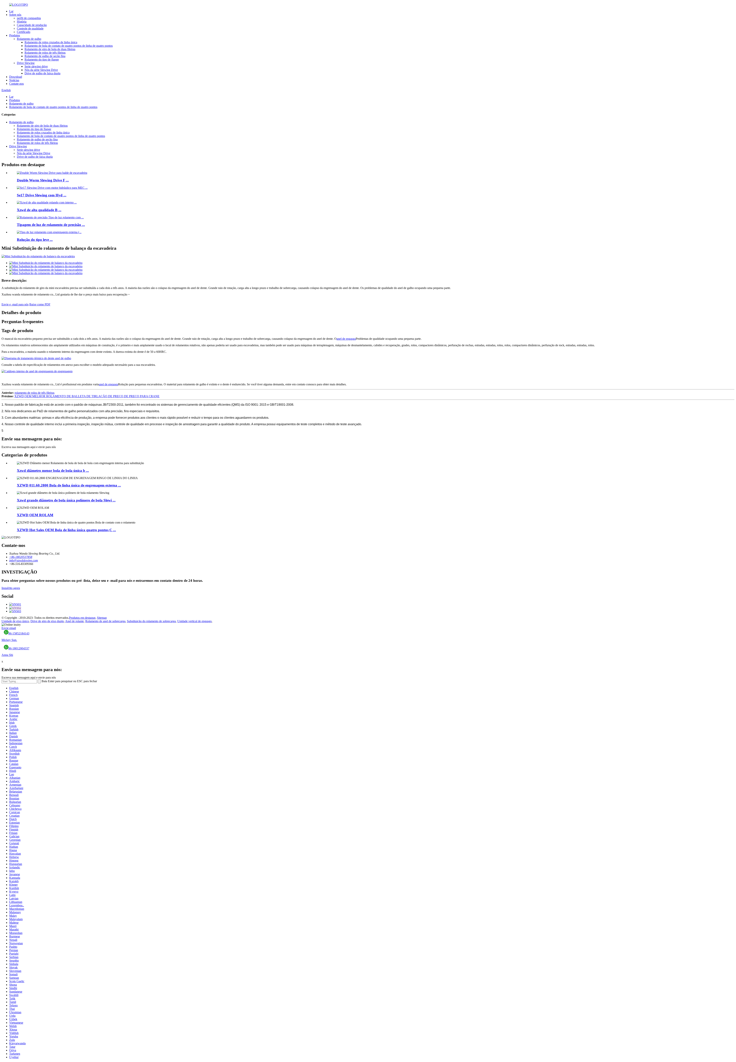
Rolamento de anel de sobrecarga (105, 621)
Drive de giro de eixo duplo (47, 621)
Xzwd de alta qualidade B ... (39, 210)
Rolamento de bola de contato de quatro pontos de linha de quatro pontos (69, 45)
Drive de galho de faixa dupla (42, 73)
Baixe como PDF (39, 304)
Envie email (9, 628)
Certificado (23, 32)
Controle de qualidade (30, 28)
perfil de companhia (29, 18)
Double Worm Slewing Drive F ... (43, 180)
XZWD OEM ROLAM (35, 515)
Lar (11, 11)
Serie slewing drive (36, 66)
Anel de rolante (74, 621)
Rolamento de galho (29, 38)
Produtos (14, 35)
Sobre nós (15, 14)
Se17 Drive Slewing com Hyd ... (41, 195)
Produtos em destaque (82, 617)
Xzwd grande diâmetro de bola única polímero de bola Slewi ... (66, 500)
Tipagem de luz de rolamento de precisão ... (51, 225)
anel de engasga (346, 338)
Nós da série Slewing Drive (41, 69)
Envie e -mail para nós (15, 304)
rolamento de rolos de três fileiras (34, 392)
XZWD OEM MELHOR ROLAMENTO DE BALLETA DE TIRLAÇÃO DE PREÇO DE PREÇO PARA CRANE (86, 396)
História (21, 21)
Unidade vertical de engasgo (194, 621)
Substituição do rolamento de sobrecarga (151, 621)
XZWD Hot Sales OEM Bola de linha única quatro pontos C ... (66, 530)
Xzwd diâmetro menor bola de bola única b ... (53, 471)
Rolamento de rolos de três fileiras (45, 52)
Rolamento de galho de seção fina (45, 56)
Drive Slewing (25, 63)
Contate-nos (16, 83)
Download (15, 76)
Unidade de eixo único (15, 621)
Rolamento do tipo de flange (42, 59)
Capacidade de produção (32, 25)
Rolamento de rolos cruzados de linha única (51, 42)
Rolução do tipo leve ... (35, 240)
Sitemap (102, 617)
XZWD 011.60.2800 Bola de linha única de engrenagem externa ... (69, 485)
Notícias (14, 80)
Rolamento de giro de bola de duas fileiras (50, 49)
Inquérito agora (11, 588)
